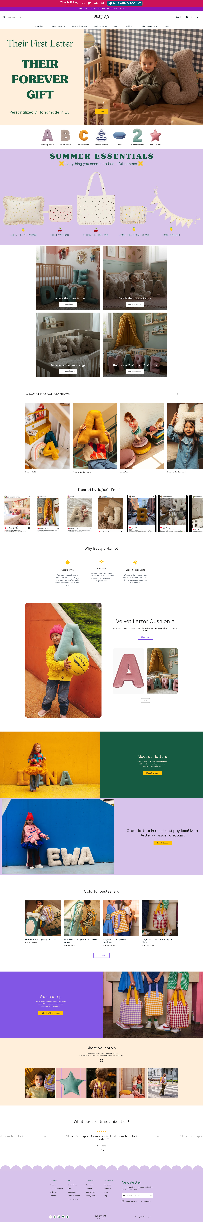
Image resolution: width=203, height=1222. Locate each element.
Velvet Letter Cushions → (82, 472)
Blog (105, 1196)
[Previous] (172, 394)
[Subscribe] (151, 1195)
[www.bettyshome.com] (101, 17)
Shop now (145, 637)
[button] (196, 17)
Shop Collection (163, 843)
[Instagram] (58, 1217)
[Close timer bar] (201, 3)
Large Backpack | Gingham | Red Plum (157, 940)
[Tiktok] (67, 1217)
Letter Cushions (37, 26)
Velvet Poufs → (125, 472)
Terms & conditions (144, 1201)
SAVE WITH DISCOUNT (126, 3)
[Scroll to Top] (198, 1210)
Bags (115, 26)
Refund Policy (73, 1199)
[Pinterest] (50, 1217)
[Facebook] (54, 1217)
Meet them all (152, 773)
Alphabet (53, 1196)
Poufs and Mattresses (149, 26)
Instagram (107, 1185)
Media (106, 1192)
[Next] (176, 394)
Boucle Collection (100, 26)
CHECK (101, 112)
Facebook (107, 1188)
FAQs (69, 1188)
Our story (89, 1185)
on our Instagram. (116, 1055)
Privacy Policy (91, 1196)
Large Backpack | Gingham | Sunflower (116, 940)
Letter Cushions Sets (79, 26)
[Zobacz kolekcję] (17, 513)
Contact (89, 1188)
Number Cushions (58, 26)
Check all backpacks (51, 1013)
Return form (72, 1185)
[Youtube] (63, 1217)
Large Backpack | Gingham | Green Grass (80, 940)
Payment (53, 1185)
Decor (167, 26)
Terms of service (74, 1196)
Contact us (72, 1192)
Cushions (129, 26)
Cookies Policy (91, 1192)
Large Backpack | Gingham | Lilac (41, 939)
